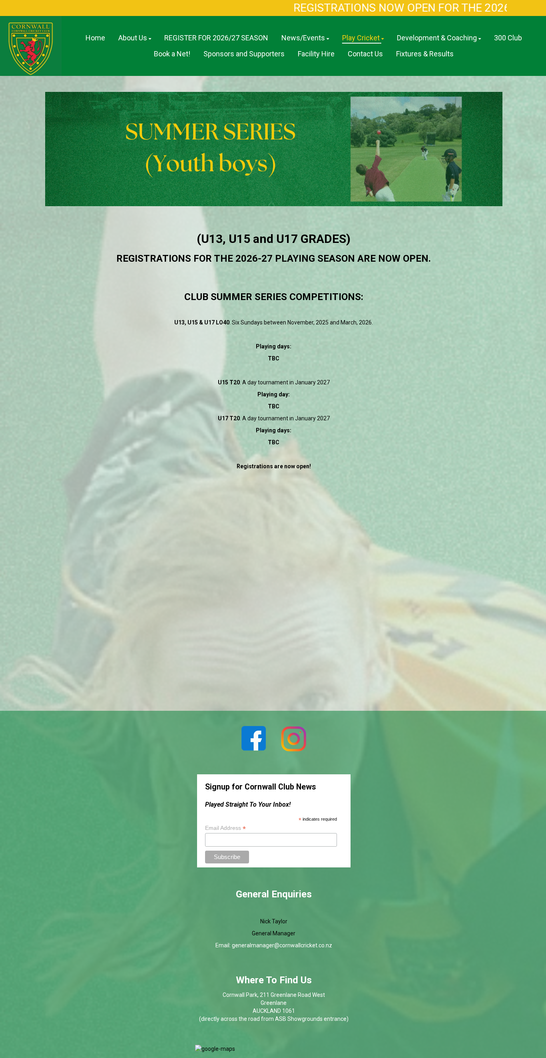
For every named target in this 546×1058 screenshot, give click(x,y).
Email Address (225, 828)
